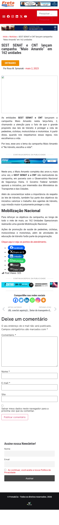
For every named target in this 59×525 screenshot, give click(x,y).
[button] (3, 16)
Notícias (13, 36)
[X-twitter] (21, 16)
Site (3, 394)
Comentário (8, 335)
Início (5, 36)
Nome (5, 371)
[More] (43, 300)
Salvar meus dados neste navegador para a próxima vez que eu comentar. (25, 409)
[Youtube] (25, 16)
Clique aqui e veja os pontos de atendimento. (24, 242)
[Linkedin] (17, 16)
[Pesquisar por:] (47, 13)
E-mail (5, 383)
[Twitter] (21, 300)
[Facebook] (8, 16)
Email (6, 459)
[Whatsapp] (32, 300)
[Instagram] (12, 16)
